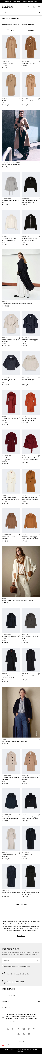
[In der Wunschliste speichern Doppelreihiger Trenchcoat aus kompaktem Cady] (39, 302)
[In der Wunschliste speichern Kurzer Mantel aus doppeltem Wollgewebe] (19, 456)
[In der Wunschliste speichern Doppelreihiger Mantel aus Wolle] (19, 417)
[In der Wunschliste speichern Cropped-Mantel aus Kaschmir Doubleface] (19, 377)
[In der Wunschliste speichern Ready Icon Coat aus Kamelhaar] (39, 163)
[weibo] (13, 1034)
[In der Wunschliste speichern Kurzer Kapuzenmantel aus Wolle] (19, 199)
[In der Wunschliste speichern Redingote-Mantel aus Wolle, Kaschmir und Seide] (39, 891)
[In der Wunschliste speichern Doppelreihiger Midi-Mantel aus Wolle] (19, 776)
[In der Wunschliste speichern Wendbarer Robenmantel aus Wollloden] (39, 740)
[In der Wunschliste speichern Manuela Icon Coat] (39, 99)
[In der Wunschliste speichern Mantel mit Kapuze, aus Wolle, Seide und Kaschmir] (39, 599)
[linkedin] (29, 1034)
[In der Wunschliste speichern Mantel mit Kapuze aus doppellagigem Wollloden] (19, 815)
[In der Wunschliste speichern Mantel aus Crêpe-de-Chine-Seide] (19, 891)
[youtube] (24, 1028)
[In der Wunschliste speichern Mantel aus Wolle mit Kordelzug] (19, 535)
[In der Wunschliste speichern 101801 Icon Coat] (19, 99)
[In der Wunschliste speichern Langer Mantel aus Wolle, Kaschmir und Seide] (19, 674)
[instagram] (8, 1028)
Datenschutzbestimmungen (18, 966)
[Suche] (39, 13)
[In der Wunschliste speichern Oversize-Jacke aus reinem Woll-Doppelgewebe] (39, 199)
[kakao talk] (18, 1034)
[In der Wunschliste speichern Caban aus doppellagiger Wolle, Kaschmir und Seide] (39, 815)
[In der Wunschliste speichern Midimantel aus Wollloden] (39, 674)
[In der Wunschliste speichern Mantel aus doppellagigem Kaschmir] (19, 338)
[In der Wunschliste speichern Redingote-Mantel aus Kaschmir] (19, 853)
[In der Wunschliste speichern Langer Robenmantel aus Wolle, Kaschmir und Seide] (19, 496)
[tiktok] (29, 1028)
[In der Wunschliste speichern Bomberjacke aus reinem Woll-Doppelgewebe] (19, 236)
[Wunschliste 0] (29, 6)
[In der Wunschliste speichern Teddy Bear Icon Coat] (39, 61)
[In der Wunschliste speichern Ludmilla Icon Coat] (19, 61)
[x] (18, 1028)
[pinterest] (34, 1028)
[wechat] (24, 1034)
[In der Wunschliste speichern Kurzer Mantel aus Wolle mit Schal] (19, 635)
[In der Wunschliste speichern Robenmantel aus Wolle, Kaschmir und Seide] (39, 417)
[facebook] (13, 1028)
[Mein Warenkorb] (34, 6)
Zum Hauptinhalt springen (10, 1)
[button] (10, 30)
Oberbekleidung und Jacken (10, 24)
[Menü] (39, 6)
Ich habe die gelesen (17, 966)
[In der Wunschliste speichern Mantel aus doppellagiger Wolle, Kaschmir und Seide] (39, 535)
